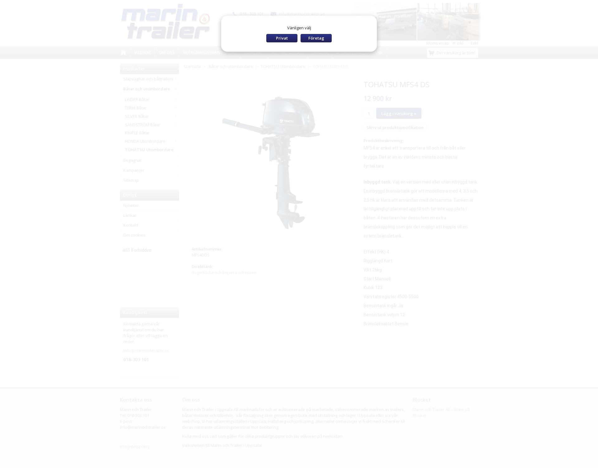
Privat (282, 38)
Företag (316, 38)
